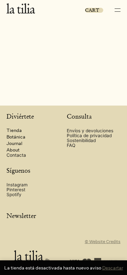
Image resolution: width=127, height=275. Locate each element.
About (13, 149)
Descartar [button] (112, 267)
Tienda (14, 130)
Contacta (16, 155)
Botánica (16, 136)
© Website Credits (102, 241)
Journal (14, 143)
